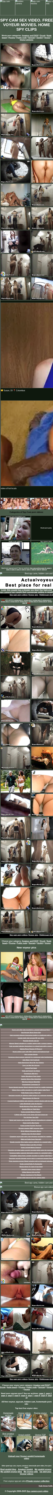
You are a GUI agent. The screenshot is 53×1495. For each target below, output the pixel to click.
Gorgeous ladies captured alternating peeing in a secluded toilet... (30, 1153)
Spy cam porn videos (19, 595)
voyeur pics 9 (42, 601)
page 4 (13, 569)
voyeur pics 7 (24, 601)
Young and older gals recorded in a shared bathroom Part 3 (31, 1030)
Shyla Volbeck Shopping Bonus (31, 1131)
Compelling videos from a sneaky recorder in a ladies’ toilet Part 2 (31, 1155)
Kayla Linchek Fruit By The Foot (30, 1125)
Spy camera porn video (37, 1491)
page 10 (44, 569)
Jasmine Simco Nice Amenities (31, 1079)
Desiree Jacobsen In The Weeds (31, 1175)
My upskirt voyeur (43, 1469)
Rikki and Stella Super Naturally (31, 1139)
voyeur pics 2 (28, 600)
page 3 (8, 569)
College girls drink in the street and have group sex (31, 1114)
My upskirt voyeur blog (11, 1472)
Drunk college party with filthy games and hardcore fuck (31, 1051)
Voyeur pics (33, 595)
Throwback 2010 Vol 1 (31, 1073)
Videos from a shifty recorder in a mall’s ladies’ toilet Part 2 (31, 1090)
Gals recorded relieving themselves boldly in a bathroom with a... (31, 1035)
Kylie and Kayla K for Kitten (31, 1071)
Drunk (42, 35)
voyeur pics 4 (46, 600)
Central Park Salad (31, 1068)
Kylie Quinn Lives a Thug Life (31, 1093)
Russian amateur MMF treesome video (31, 1128)
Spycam (31, 38)
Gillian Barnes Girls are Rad (31, 1172)
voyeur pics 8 (33, 601)
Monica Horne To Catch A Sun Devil (31, 1166)
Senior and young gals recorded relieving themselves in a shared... (31, 1120)
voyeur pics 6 (14, 601)
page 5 (18, 569)
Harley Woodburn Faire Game (31, 1076)
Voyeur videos (26, 1474)
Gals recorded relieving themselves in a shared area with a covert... (31, 1046)
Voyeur (47, 38)
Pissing (12, 38)
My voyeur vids (31, 1472)
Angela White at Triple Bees (31, 1109)
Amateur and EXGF (30, 35)
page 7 (28, 569)
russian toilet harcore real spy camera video (31, 1177)
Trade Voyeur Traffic (46, 1486)
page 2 (49, 568)
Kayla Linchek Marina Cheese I (31, 1112)
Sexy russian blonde (31, 1054)
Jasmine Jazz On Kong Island (31, 1134)
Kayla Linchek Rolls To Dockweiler (31, 1164)
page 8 (34, 569)
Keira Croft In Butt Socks (31, 1123)
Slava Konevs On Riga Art (31, 1098)
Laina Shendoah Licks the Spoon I (31, 1103)
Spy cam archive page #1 (38, 568)
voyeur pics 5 (5, 601)
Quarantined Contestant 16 (31, 1084)
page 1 (42, 1393)
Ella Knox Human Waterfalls (31, 1082)
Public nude (21, 38)
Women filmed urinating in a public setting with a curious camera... (31, 1043)
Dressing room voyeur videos (31, 1169)
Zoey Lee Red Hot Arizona (30, 1065)
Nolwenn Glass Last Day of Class (31, 1145)
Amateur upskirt (25, 1469)
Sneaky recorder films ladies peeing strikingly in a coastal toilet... (31, 1142)
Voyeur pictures (26, 40)
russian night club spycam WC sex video (31, 1038)
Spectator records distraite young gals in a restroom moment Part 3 (31, 1158)
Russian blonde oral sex (31, 1040)
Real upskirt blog (8, 1469)
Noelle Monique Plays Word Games (31, 1106)
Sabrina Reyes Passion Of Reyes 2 (31, 1049)
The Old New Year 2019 (31, 1117)
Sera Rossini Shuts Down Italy (31, 1032)
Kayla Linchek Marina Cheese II (31, 1147)
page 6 (23, 569)
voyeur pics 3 (37, 600)
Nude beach (12, 1387)
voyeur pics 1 (18, 600)
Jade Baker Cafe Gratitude (30, 1060)
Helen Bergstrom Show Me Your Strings (31, 1062)
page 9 (39, 569)
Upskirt (39, 38)
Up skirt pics (45, 1472)
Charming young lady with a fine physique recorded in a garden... (31, 1136)
